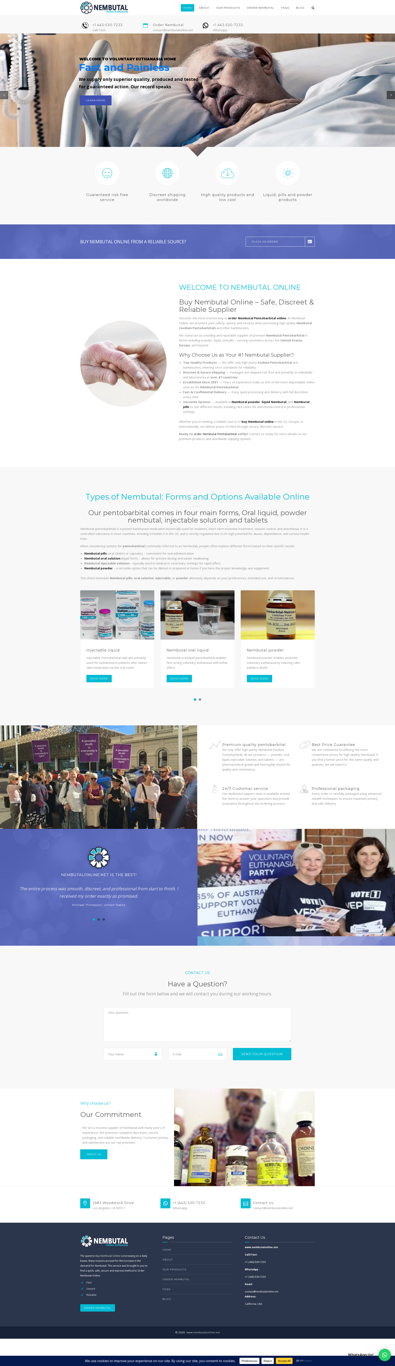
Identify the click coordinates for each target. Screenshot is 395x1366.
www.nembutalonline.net (203, 1332)
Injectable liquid (103, 650)
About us (93, 1154)
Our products (228, 7)
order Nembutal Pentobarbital (215, 434)
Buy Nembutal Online (107, 1256)
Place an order (265, 241)
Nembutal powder (265, 650)
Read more (99, 678)
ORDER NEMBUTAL (97, 1307)
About (204, 7)
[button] (195, 699)
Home (187, 7)
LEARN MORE (95, 100)
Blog (300, 7)
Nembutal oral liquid (188, 650)
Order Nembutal (260, 7)
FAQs (285, 7)
